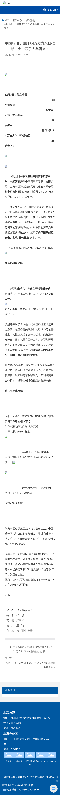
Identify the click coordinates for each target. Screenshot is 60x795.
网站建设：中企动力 (45, 776)
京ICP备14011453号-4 (12, 785)
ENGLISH (52, 9)
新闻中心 (17, 20)
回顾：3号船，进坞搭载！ (20, 492)
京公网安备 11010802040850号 (22, 789)
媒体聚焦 (30, 20)
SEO (31, 776)
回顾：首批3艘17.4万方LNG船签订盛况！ (31, 247)
